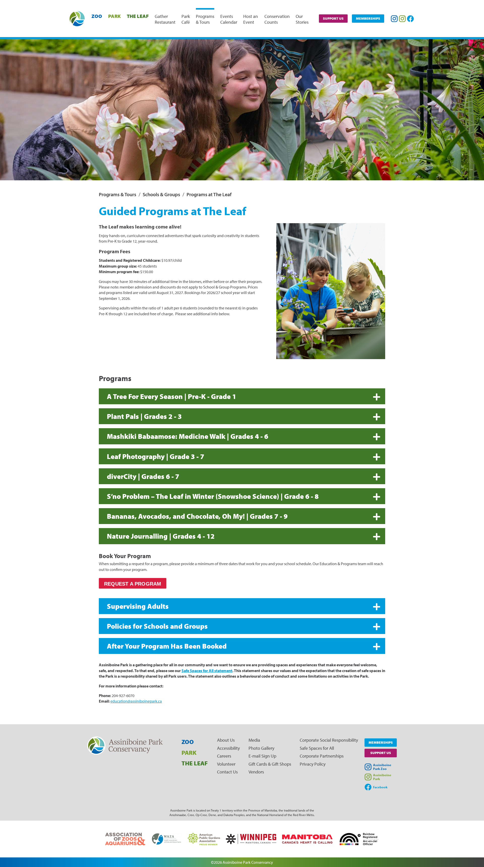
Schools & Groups (161, 194)
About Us (226, 740)
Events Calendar (228, 19)
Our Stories (302, 19)
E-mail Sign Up (262, 756)
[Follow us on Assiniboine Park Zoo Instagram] (394, 19)
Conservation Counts (277, 19)
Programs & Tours (205, 19)
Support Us (333, 18)
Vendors (256, 772)
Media (254, 740)
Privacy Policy (312, 764)
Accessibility (228, 748)
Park (114, 16)
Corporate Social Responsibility (329, 740)
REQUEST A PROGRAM (132, 584)
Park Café (186, 19)
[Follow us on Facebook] (410, 19)
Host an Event (250, 19)
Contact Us (227, 772)
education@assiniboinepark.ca (136, 701)
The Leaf (138, 16)
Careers (224, 756)
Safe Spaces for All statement (207, 670)
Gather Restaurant (165, 19)
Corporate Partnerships (322, 756)
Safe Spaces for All (317, 748)
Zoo (97, 16)
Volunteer (226, 764)
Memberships (368, 18)
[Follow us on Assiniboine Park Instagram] (402, 19)
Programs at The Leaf (209, 194)
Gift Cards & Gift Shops (270, 764)
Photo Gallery (261, 748)
